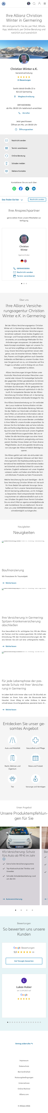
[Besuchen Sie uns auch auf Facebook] (21, 188)
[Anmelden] (39, 3)
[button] (24, 58)
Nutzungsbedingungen (24, 1077)
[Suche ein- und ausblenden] (34, 4)
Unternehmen (24, 1083)
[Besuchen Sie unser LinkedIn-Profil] (34, 188)
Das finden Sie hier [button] (10, 199)
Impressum (24, 1060)
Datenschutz (24, 1066)
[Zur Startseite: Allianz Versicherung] (3, 4)
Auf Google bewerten (24, 961)
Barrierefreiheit (24, 1072)
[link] (14, 155)
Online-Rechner (24, 1089)
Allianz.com (24, 1094)
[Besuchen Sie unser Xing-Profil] (27, 188)
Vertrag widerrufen (23, 1043)
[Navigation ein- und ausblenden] (44, 4)
